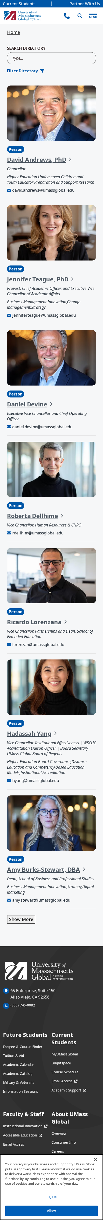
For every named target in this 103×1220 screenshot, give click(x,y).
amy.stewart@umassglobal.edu (41, 900)
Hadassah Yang (29, 733)
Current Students (19, 3)
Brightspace (61, 1063)
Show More (21, 919)
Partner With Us (85, 3)
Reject (51, 1196)
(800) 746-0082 (22, 1005)
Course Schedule (65, 1072)
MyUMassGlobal (65, 1054)
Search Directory (26, 48)
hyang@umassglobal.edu (35, 780)
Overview (59, 1133)
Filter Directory (22, 71)
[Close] (95, 1159)
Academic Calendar (18, 1064)
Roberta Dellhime (32, 516)
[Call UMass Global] (67, 16)
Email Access (65, 1081)
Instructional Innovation (25, 1126)
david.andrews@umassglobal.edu (43, 190)
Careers (58, 1151)
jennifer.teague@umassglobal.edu (44, 315)
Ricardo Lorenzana (34, 622)
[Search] (80, 15)
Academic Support (69, 1090)
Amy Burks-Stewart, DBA (43, 869)
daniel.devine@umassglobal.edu (42, 427)
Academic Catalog (17, 1073)
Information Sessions (20, 1091)
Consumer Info (64, 1142)
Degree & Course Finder (22, 1046)
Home (13, 32)
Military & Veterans (18, 1082)
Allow (51, 1210)
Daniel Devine (27, 404)
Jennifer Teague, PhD (37, 279)
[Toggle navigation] (93, 16)
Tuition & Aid (13, 1055)
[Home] (22, 16)
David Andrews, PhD (36, 159)
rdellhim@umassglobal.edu (38, 533)
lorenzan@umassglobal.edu (38, 644)
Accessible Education (22, 1135)
